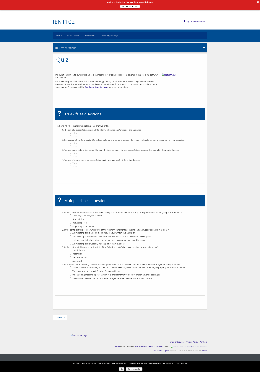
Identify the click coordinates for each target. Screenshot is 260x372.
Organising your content (83, 226)
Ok (122, 369)
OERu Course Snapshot (161, 351)
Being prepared (79, 222)
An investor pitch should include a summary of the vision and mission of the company (111, 236)
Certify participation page (96, 87)
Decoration (77, 253)
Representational (80, 257)
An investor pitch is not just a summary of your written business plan (103, 232)
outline (204, 351)
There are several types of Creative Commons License (96, 271)
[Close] (258, 2)
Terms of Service (176, 342)
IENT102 (64, 21)
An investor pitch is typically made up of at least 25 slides (98, 243)
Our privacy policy (134, 369)
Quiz (62, 59)
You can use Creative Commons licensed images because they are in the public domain (112, 278)
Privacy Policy (192, 342)
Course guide (73, 35)
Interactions (90, 35)
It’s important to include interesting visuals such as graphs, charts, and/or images (109, 240)
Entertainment (79, 250)
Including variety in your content (87, 215)
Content (117, 347)
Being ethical (78, 219)
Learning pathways (109, 35)
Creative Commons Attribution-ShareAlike (148, 347)
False (74, 136)
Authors (203, 342)
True (74, 133)
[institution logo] (79, 335)
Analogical (77, 261)
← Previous (60, 317)
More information (130, 6)
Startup (58, 35)
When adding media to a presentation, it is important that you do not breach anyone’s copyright (116, 274)
